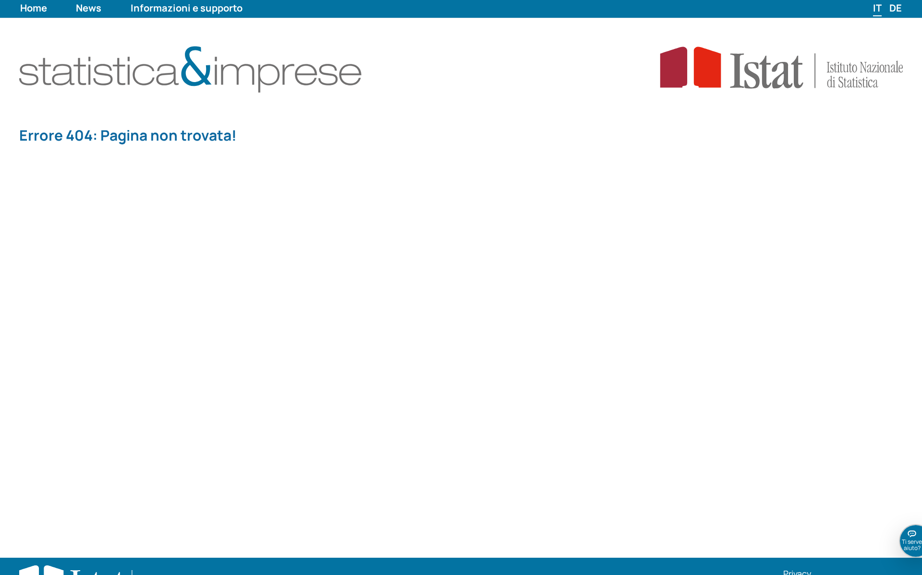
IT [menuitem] (877, 7)
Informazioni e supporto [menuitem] (187, 7)
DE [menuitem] (895, 7)
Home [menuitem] (33, 7)
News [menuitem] (88, 7)
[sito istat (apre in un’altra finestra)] (758, 66)
